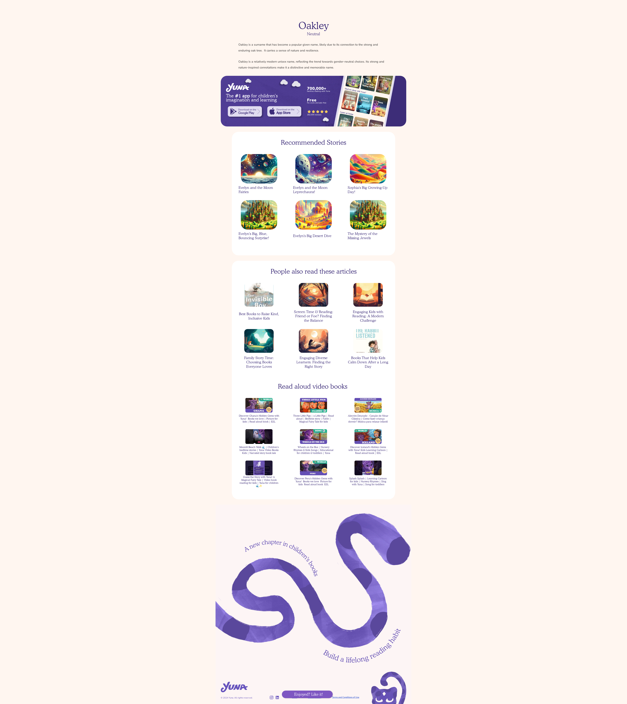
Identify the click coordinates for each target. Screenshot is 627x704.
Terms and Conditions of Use (345, 697)
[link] (245, 111)
